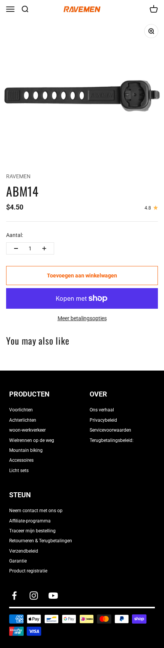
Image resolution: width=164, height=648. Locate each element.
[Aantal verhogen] (44, 248)
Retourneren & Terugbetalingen (40, 540)
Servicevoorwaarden (110, 430)
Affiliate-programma (30, 521)
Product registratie (28, 571)
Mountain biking (26, 450)
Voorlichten (21, 410)
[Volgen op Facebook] (14, 595)
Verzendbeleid (23, 551)
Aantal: (14, 235)
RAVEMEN (18, 176)
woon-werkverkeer (27, 430)
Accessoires (21, 460)
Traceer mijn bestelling (32, 531)
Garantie (18, 561)
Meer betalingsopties (82, 318)
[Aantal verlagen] (16, 248)
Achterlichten (22, 420)
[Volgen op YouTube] (53, 595)
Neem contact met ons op (36, 510)
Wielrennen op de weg (31, 440)
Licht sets (19, 470)
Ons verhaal (102, 410)
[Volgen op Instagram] (34, 595)
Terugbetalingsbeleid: (111, 440)
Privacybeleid (103, 420)
